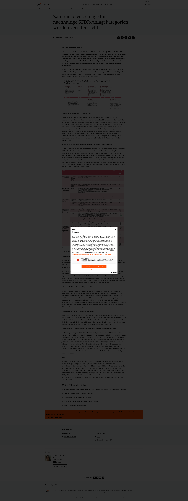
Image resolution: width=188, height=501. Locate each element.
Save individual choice (94, 269)
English (74, 229)
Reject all (100, 266)
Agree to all (87, 266)
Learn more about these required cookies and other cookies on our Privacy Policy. (92, 254)
